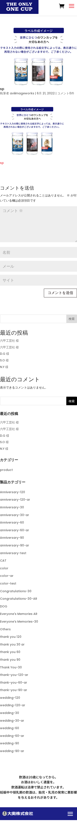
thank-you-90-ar (13, 690)
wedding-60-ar (12, 736)
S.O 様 (4, 360)
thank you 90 (10, 659)
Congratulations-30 (15, 591)
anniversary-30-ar (14, 515)
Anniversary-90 (12, 538)
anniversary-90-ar (14, 545)
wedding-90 (9, 743)
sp (2, 163)
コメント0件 (65, 93)
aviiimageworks (22, 93)
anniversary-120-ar (15, 499)
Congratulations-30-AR (18, 599)
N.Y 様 (4, 367)
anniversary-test (13, 553)
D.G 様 (4, 354)
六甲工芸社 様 (9, 340)
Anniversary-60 (12, 522)
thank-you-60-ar (13, 682)
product (6, 470)
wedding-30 (9, 713)
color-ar (6, 576)
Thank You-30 (11, 667)
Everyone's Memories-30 (19, 621)
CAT (3, 560)
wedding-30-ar (12, 720)
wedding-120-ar (12, 705)
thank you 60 (10, 652)
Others (5, 629)
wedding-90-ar (12, 751)
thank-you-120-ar (14, 675)
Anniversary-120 (12, 492)
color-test (8, 583)
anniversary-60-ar (14, 530)
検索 (72, 319)
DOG (3, 606)
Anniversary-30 (12, 507)
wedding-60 (9, 728)
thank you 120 (10, 637)
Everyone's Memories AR (18, 614)
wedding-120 (10, 698)
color (4, 568)
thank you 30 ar (12, 644)
